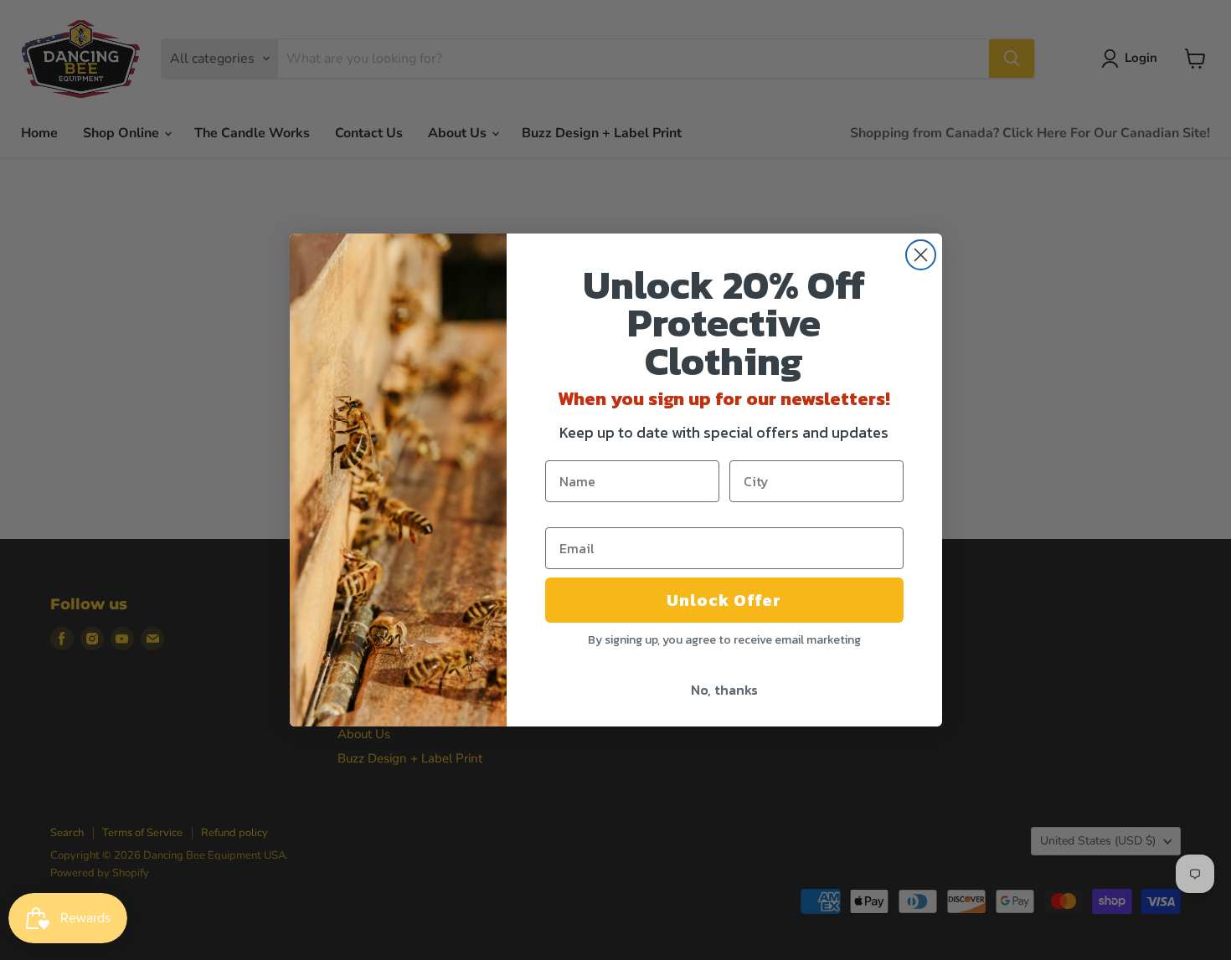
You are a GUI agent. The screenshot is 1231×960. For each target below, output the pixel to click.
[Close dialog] (920, 255)
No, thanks (724, 690)
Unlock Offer (724, 600)
